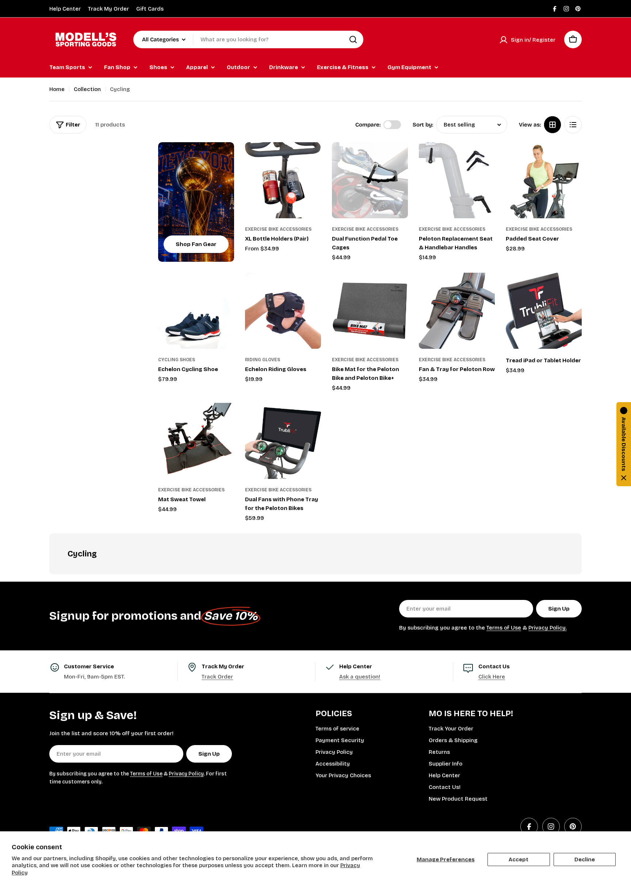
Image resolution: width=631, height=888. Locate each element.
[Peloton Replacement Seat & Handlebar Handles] (457, 180)
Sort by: (423, 124)
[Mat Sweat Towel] (196, 441)
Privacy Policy (186, 774)
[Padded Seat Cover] (544, 180)
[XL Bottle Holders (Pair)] (283, 180)
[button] (623, 444)
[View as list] (573, 124)
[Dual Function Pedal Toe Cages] (370, 180)
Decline (584, 859)
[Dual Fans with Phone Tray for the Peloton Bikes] (283, 441)
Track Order (217, 676)
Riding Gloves (262, 359)
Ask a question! (359, 676)
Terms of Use (503, 627)
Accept (518, 859)
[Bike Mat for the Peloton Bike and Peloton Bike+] (370, 311)
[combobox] (248, 39)
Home (57, 89)
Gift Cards (150, 8)
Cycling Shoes (176, 359)
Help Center (65, 8)
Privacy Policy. (547, 627)
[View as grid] (552, 124)
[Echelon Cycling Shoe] (196, 311)
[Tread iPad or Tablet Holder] (544, 311)
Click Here (491, 676)
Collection (87, 89)
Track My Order (108, 8)
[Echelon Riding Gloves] (283, 311)
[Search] (353, 39)
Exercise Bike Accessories (278, 229)
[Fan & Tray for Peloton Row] (457, 311)
